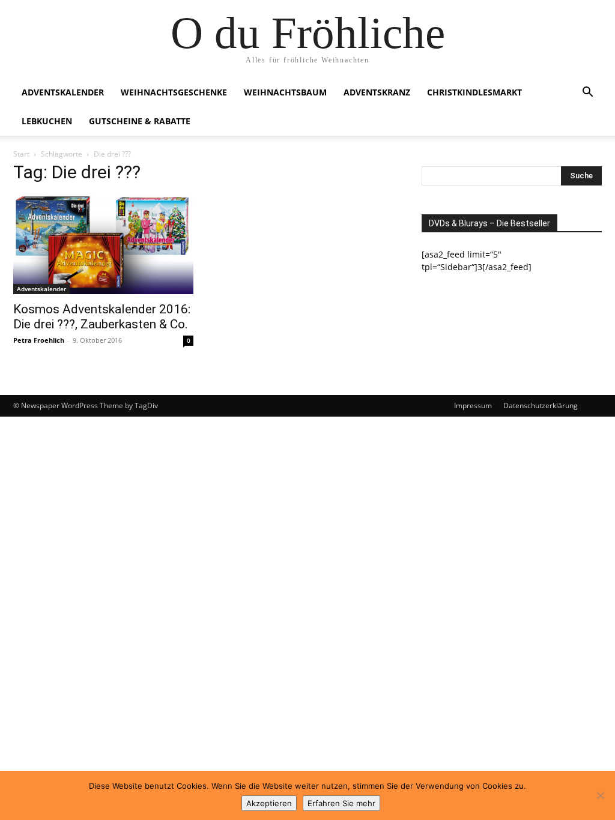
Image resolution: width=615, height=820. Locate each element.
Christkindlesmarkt (474, 92)
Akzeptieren (269, 803)
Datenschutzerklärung (540, 405)
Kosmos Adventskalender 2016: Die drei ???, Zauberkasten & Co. (101, 316)
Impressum (473, 405)
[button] (587, 93)
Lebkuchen (47, 121)
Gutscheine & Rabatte (139, 121)
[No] (600, 795)
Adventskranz (377, 92)
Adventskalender (63, 92)
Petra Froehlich (38, 340)
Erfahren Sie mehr (341, 803)
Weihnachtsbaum (285, 92)
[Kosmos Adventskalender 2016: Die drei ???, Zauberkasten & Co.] (103, 244)
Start (21, 154)
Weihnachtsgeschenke (174, 92)
